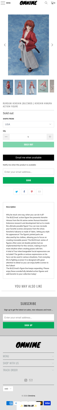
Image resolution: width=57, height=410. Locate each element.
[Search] (46, 3)
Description (11, 207)
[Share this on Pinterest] (32, 192)
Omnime (31, 396)
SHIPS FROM (8, 119)
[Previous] (5, 44)
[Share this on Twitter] (16, 192)
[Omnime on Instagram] (26, 380)
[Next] (52, 44)
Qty (4, 131)
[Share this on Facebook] (24, 192)
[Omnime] (28, 3)
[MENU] (1, 3)
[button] (28, 406)
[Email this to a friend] (39, 192)
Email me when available (28, 157)
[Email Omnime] (31, 380)
